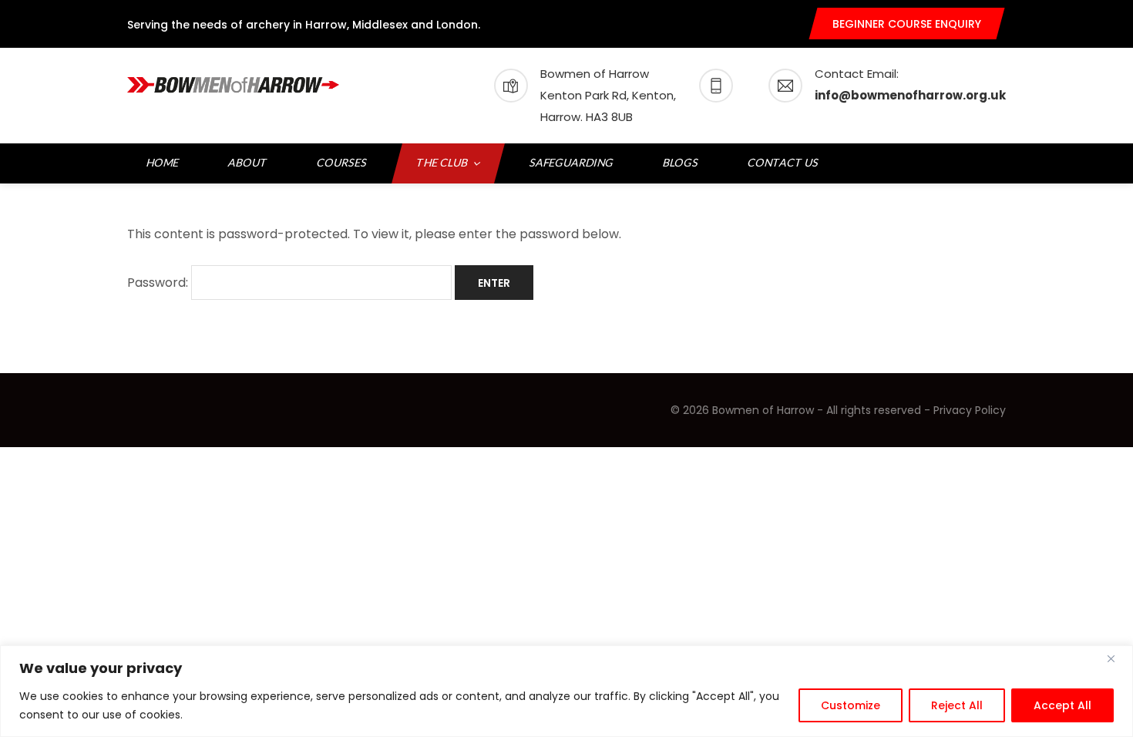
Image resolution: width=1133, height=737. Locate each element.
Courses (342, 162)
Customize (850, 705)
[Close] (1117, 658)
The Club (442, 162)
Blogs (681, 162)
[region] (566, 691)
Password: (159, 282)
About (248, 162)
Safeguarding (572, 162)
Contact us (783, 162)
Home (163, 162)
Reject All (957, 705)
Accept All (1062, 705)
